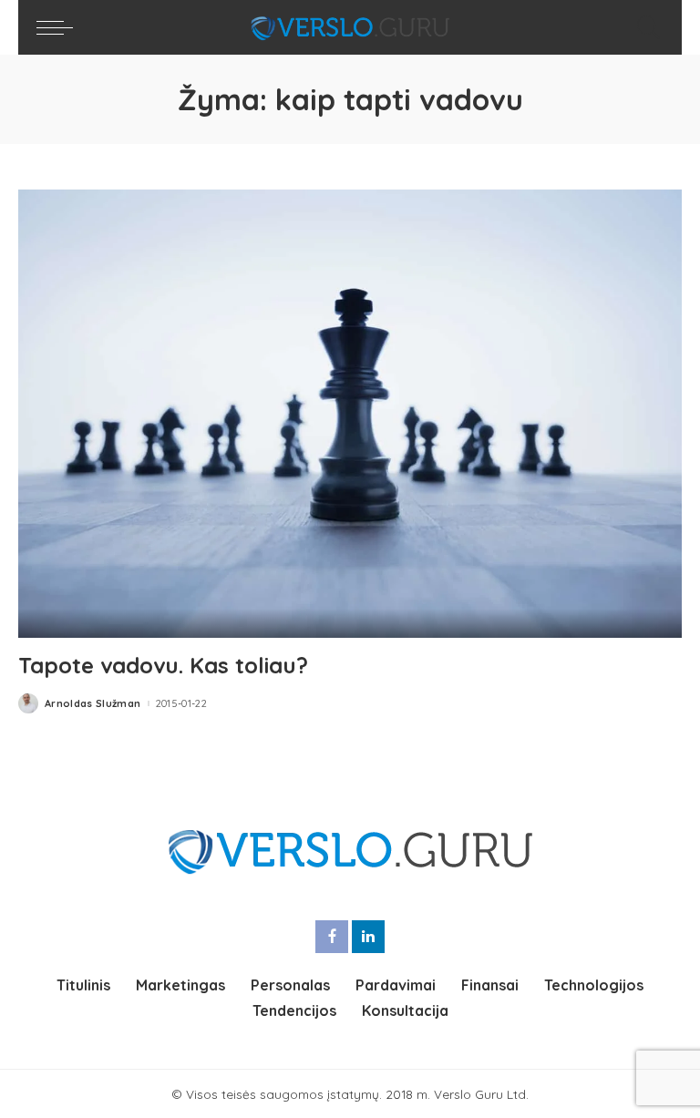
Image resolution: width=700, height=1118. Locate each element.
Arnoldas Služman (93, 704)
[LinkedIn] (368, 936)
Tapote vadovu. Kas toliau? (163, 665)
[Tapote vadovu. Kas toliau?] (350, 414)
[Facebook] (331, 936)
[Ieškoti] (644, 27)
